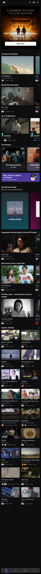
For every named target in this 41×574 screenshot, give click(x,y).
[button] (19, 183)
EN (34, 2)
